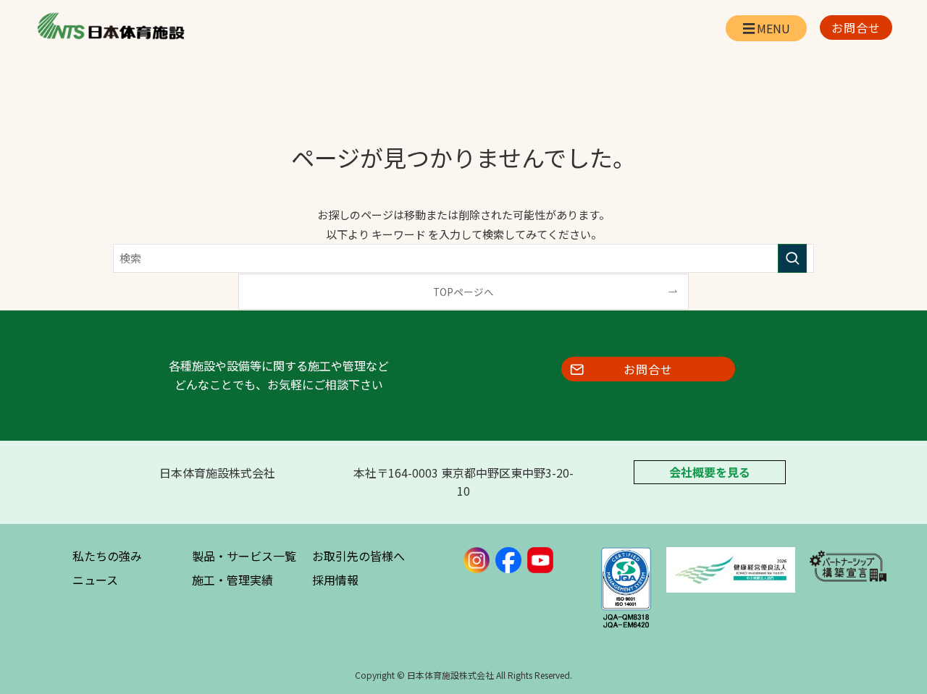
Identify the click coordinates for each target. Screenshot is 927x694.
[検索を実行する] (792, 258)
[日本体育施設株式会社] (110, 26)
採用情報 (335, 579)
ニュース (95, 579)
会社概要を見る (709, 472)
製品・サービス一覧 (244, 555)
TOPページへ (463, 291)
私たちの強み (107, 555)
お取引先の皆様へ (358, 555)
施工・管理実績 (232, 579)
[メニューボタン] (766, 28)
